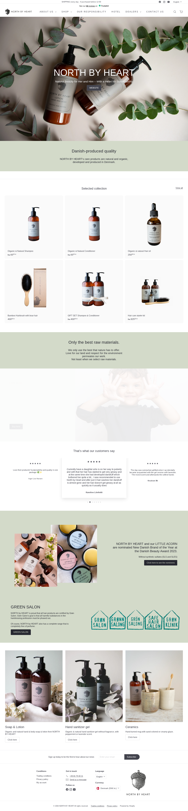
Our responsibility (92, 12)
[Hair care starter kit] (154, 291)
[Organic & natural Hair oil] (154, 227)
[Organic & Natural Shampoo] (34, 227)
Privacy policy (42, 779)
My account (41, 782)
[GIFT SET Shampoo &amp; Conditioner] (94, 291)
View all (179, 188)
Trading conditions (44, 776)
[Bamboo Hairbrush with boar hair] (34, 291)
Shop (66, 12)
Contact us (155, 12)
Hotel (116, 12)
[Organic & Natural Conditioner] (94, 227)
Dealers (132, 12)
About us (47, 12)
